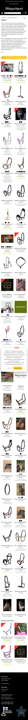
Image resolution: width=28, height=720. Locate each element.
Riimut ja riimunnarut (12, 17)
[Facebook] (2, 703)
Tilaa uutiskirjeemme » (14, 4)
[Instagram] (5, 703)
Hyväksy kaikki (17, 368)
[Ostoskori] (23, 13)
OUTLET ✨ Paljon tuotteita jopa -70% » (14, 1)
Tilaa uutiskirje (5, 683)
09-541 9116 (7, 697)
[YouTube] (12, 703)
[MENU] (2, 13)
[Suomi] (26, 13)
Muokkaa (9, 368)
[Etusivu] (14, 10)
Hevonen (4, 17)
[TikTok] (8, 703)
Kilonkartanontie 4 (6, 679)
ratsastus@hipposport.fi (7, 698)
